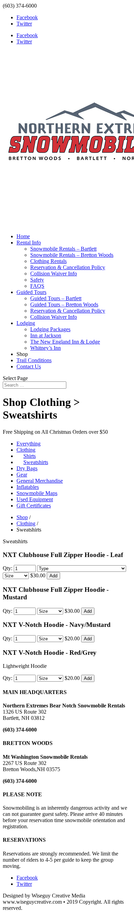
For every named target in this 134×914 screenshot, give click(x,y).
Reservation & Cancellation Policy (67, 267)
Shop (22, 517)
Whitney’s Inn (45, 348)
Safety (37, 280)
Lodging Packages (50, 329)
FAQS (37, 286)
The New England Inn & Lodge (65, 342)
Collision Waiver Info (53, 273)
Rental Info (28, 242)
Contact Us (28, 366)
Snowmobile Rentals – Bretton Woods (71, 255)
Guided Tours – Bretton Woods (64, 304)
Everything (28, 444)
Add (53, 575)
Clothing (25, 523)
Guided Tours (31, 292)
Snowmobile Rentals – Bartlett (63, 249)
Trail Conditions (34, 360)
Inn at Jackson (45, 335)
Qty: (8, 568)
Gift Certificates (33, 505)
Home (23, 236)
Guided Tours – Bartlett (55, 298)
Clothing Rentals (48, 261)
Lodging (25, 323)
